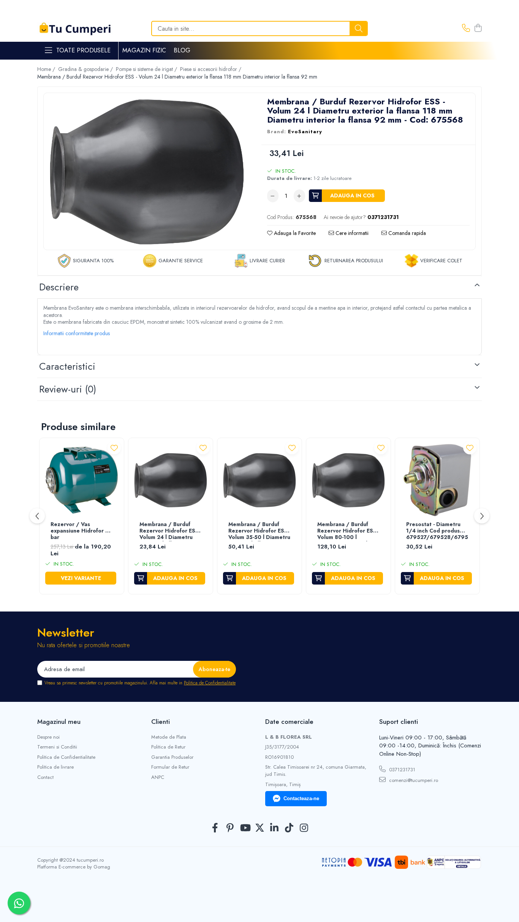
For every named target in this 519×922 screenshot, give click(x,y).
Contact (45, 777)
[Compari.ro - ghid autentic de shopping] (259, 904)
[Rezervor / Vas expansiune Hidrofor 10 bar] (81, 480)
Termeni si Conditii (57, 747)
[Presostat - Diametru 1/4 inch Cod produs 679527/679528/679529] (437, 480)
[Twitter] (259, 828)
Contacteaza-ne (301, 798)
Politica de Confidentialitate (210, 682)
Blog (182, 50)
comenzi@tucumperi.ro (413, 780)
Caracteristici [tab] (67, 366)
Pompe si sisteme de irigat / (147, 69)
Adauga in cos (352, 195)
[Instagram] (304, 828)
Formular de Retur (170, 767)
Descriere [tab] (59, 287)
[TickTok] (289, 828)
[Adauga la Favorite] (114, 447)
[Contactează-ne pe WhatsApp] (19, 903)
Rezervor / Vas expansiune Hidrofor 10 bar (81, 531)
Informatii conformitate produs (76, 333)
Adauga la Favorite (294, 233)
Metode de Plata (168, 737)
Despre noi (48, 737)
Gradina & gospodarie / (86, 69)
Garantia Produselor (172, 757)
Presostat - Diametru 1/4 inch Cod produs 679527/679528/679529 (437, 531)
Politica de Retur (168, 747)
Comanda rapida (406, 233)
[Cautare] (359, 28)
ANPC (157, 777)
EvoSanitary (305, 131)
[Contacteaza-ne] (466, 28)
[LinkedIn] (274, 828)
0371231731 (401, 769)
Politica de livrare (55, 767)
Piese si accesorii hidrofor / (211, 69)
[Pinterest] (230, 828)
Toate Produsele (83, 50)
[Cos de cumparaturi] (478, 28)
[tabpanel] (146, 172)
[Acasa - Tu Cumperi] (75, 29)
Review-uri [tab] (67, 389)
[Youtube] (245, 828)
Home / (47, 69)
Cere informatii (351, 233)
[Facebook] (215, 828)
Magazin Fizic (144, 50)
